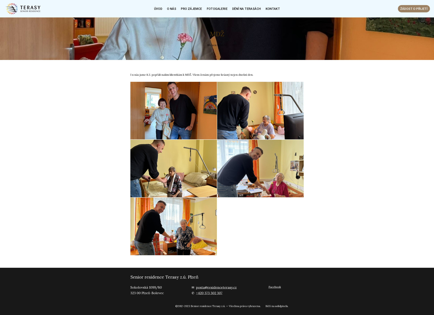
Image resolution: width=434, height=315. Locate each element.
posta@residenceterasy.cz (216, 287)
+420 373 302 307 (209, 293)
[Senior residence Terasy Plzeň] (24, 8)
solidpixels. (281, 306)
